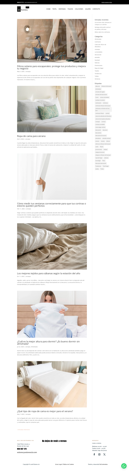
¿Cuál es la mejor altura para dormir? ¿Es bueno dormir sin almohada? (48, 342)
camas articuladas (104, 97)
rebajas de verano (99, 152)
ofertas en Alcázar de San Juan (102, 144)
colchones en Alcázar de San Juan (102, 109)
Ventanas (62, 9)
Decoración (98, 55)
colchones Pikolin (99, 113)
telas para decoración (100, 163)
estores (97, 141)
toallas (97, 169)
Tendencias (98, 73)
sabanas (106, 158)
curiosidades (98, 52)
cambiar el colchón (100, 100)
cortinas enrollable (100, 124)
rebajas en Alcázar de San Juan (103, 155)
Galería (88, 9)
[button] (124, 466)
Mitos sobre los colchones (102, 32)
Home (48, 9)
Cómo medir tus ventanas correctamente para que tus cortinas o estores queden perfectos (51, 204)
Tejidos (97, 71)
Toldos (70, 9)
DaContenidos (104, 464)
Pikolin (101, 146)
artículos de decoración (101, 94)
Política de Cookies (68, 464)
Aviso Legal (58, 464)
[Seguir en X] (104, 454)
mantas (103, 141)
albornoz (97, 86)
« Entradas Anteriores (23, 429)
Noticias (97, 63)
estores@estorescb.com (31, 2)
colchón (107, 113)
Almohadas (34, 347)
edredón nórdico (106, 138)
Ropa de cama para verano (31, 136)
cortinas (103, 121)
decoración (98, 130)
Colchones (79, 9)
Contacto (96, 9)
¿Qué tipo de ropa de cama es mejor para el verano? (45, 411)
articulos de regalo (100, 92)
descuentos (98, 133)
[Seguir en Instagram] (99, 454)
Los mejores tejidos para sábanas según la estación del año (48, 273)
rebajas (105, 149)
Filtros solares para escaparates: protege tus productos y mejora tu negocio (51, 67)
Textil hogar (106, 166)
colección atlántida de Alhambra (103, 116)
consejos (28, 71)
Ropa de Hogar (99, 68)
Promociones (98, 65)
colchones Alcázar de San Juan (102, 105)
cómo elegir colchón (100, 127)
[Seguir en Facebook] (94, 454)
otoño (96, 146)
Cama (96, 97)
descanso (105, 130)
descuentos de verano (100, 135)
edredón (97, 57)
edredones (98, 138)
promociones (98, 149)
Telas (103, 160)
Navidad (97, 60)
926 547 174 (22, 448)
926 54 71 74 (20, 2)
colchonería (98, 103)
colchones (105, 103)
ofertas (108, 141)
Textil (54, 9)
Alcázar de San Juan (106, 86)
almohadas (98, 89)
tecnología (98, 160)
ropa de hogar (98, 158)
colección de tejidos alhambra (102, 119)
